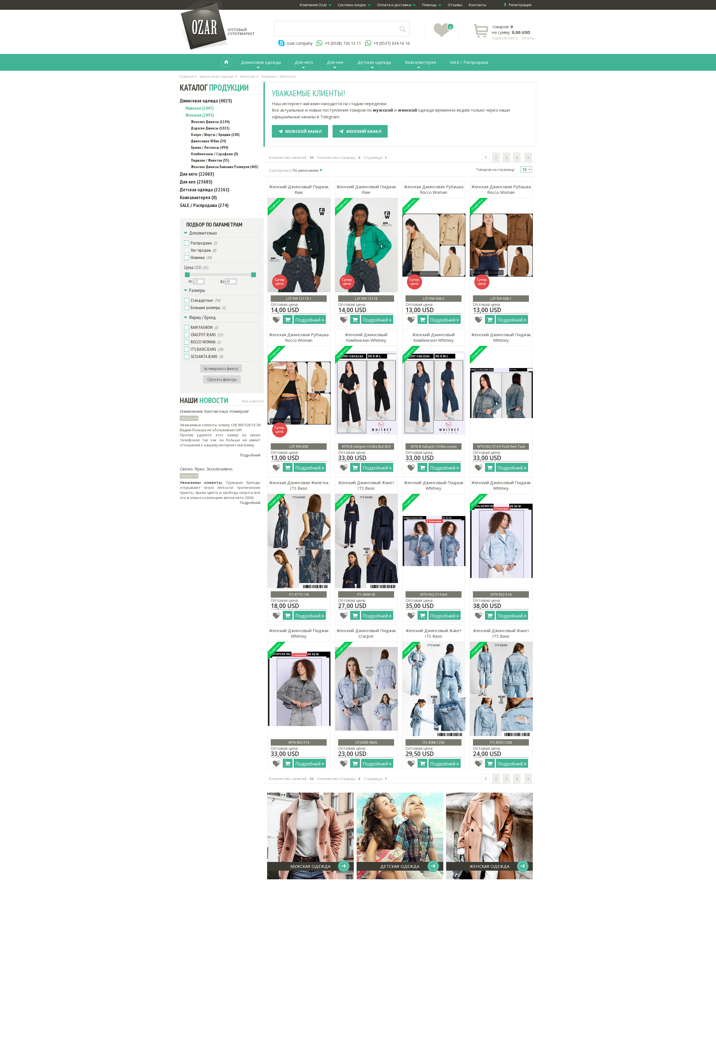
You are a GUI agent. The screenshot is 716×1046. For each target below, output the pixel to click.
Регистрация (520, 4)
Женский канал (363, 131)
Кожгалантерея (420, 62)
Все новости (253, 401)
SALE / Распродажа (469, 62)
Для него (304, 62)
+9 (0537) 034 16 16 (391, 43)
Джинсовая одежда (261, 62)
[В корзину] (288, 319)
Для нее (335, 62)
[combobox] (526, 169)
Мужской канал (303, 131)
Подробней (250, 455)
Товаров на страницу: (495, 169)
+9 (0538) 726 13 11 (343, 43)
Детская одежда (374, 62)
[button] (186, 243)
